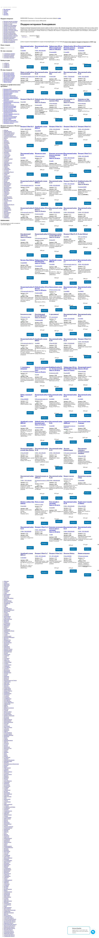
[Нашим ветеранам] (83, 556)
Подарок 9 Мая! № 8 (55, 553)
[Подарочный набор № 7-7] (41, 238)
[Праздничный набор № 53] (66, 399)
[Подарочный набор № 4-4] (27, 291)
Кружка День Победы (27, 260)
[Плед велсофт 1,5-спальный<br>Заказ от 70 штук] (67, 105)
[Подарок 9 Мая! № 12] (69, 183)
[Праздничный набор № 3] (69, 76)
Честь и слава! (39, 502)
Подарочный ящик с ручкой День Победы (27, 449)
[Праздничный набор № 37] (40, 50)
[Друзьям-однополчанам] (70, 453)
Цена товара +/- (25, 36)
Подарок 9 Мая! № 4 (55, 126)
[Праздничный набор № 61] (51, 426)
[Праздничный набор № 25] (54, 453)
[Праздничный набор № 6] (54, 212)
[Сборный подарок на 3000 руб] (42, 481)
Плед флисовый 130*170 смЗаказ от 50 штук (26, 235)
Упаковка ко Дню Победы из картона (84, 99)
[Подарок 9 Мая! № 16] (66, 236)
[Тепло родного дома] (54, 289)
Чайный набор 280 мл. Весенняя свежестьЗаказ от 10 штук (71, 47)
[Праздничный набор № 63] (66, 291)
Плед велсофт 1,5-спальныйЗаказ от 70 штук (69, 100)
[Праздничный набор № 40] (69, 318)
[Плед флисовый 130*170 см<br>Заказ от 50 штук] (23, 240)
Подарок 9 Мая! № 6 (84, 339)
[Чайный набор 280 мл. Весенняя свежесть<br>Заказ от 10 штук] (66, 52)
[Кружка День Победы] (24, 262)
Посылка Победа (69, 553)
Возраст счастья (69, 476)
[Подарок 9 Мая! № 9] (26, 129)
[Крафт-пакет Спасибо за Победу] (82, 506)
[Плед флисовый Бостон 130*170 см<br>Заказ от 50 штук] (39, 320)
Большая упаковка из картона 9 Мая (56, 99)
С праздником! (54, 314)
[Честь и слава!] (39, 504)
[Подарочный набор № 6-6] (27, 185)
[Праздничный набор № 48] (83, 212)
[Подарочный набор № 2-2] (70, 264)
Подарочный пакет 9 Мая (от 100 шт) (84, 367)
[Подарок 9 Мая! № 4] (54, 129)
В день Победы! (83, 234)
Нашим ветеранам (84, 553)
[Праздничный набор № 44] (54, 480)
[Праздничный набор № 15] (54, 185)
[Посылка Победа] (67, 556)
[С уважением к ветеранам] (27, 371)
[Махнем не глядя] (39, 156)
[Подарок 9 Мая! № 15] (23, 102)
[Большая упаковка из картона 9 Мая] (53, 103)
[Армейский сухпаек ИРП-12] (37, 185)
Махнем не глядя (40, 153)
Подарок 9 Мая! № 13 (42, 527)
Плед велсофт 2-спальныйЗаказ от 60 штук (54, 503)
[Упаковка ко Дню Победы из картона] (82, 103)
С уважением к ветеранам (25, 367)
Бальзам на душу (26, 314)
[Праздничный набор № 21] (83, 264)
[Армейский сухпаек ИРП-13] (23, 557)
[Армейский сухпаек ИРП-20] (23, 426)
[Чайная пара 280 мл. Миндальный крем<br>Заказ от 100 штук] (52, 52)
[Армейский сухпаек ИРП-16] (52, 264)
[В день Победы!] (82, 236)
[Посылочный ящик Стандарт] (81, 426)
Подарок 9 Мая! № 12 (70, 181)
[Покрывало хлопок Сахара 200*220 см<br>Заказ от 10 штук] (52, 240)
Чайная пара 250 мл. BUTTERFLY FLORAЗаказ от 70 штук (70, 368)
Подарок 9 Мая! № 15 (27, 99)
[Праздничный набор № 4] (83, 531)
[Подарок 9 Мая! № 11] (83, 156)
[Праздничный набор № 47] (69, 531)
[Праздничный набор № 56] (23, 157)
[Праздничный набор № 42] (83, 76)
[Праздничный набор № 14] (69, 343)
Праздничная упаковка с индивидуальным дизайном (83, 451)
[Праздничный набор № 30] (69, 506)
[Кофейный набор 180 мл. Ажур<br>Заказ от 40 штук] (82, 187)
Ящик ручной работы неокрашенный (27, 73)
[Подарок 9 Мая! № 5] (83, 129)
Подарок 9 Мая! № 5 (84, 126)
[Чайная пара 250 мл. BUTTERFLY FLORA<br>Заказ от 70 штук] (67, 373)
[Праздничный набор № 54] (80, 399)
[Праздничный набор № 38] (69, 157)
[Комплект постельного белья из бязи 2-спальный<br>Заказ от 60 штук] (51, 534)
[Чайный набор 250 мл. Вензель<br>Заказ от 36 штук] (39, 214)
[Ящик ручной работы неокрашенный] (28, 76)
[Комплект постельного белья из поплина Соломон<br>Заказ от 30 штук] (51, 161)
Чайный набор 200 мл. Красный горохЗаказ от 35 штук (42, 423)
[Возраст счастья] (68, 479)
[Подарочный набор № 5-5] (27, 212)
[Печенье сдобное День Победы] (23, 506)
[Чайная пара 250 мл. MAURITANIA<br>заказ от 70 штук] (38, 266)
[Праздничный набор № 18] (40, 453)
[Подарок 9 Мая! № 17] (66, 129)
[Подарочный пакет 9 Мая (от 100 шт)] (82, 371)
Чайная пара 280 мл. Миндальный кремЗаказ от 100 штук (55, 47)
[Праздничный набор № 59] (51, 399)
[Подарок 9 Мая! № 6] (83, 341)
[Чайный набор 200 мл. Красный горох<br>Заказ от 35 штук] (39, 427)
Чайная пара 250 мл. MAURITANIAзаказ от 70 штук (41, 261)
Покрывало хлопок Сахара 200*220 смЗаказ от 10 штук (55, 235)
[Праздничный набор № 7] (26, 480)
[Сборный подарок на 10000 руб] (71, 427)
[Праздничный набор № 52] (81, 291)
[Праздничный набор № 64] (53, 343)
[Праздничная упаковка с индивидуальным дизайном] (82, 456)
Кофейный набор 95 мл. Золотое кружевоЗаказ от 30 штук (55, 368)
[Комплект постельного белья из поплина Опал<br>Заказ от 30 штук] (37, 374)
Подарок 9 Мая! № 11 (85, 153)
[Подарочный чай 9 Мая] (52, 76)
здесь (59, 18)
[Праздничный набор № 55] (80, 318)
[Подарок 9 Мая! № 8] (54, 556)
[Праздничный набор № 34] (40, 76)
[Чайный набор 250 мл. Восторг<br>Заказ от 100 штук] (38, 293)
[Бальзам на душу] (25, 317)
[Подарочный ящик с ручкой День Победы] (24, 453)
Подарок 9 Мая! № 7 (41, 553)
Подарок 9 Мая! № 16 (70, 234)
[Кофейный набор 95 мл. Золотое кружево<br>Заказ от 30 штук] (53, 373)
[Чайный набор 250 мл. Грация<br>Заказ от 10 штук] (38, 105)
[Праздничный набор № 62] (23, 50)
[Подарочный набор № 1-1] (27, 343)
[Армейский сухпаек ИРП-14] (38, 130)
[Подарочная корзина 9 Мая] (81, 480)
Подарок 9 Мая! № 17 (70, 126)
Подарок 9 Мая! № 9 (27, 126)
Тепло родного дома (55, 287)
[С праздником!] (53, 317)
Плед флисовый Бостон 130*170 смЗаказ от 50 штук (41, 316)
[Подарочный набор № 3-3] (41, 399)
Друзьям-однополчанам (68, 449)
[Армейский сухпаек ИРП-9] (37, 343)
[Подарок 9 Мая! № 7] (40, 556)
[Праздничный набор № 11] (69, 212)
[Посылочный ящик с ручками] (81, 50)
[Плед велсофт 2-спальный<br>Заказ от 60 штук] (52, 507)
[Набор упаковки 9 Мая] (24, 399)
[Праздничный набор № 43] (26, 531)
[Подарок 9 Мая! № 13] (40, 529)
